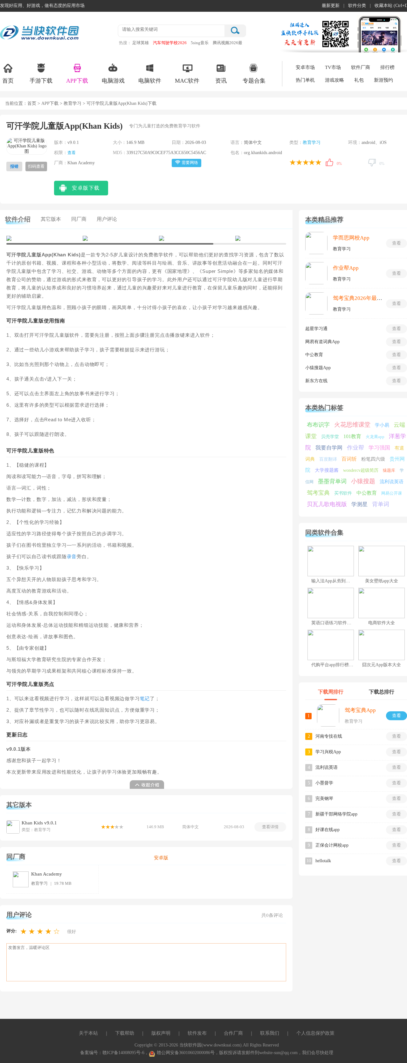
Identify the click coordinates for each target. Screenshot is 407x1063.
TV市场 (333, 67)
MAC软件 (187, 81)
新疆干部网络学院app (336, 814)
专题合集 (254, 81)
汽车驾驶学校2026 (170, 42)
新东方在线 (316, 380)
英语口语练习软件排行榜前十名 (342, 622)
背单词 (380, 504)
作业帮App (346, 268)
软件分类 (357, 5)
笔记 (145, 698)
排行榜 (387, 67)
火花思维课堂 (352, 424)
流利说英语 (392, 481)
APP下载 (77, 81)
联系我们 (269, 1033)
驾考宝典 (318, 493)
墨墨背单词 (332, 481)
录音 (72, 556)
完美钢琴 (324, 798)
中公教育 (314, 354)
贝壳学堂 (330, 436)
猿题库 (389, 470)
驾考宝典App (360, 710)
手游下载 (41, 81)
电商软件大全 (381, 622)
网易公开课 (391, 493)
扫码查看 (36, 166)
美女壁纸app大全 (381, 581)
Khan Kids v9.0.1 (39, 822)
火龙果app (375, 436)
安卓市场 (305, 67)
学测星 (359, 504)
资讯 (221, 81)
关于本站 (88, 1033)
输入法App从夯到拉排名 (335, 581)
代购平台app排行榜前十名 (336, 664)
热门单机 (305, 80)
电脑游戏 (113, 81)
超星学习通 (316, 328)
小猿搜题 (363, 481)
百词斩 (349, 459)
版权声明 (160, 1033)
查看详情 (270, 826)
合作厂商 (233, 1033)
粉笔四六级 (373, 459)
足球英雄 (140, 42)
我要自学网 (328, 448)
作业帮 (355, 447)
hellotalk (323, 860)
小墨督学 (324, 783)
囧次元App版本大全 (381, 664)
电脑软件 (149, 81)
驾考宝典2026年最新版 (360, 298)
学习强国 (379, 448)
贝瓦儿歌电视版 (327, 504)
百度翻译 (328, 459)
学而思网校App (351, 238)
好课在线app (327, 829)
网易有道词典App (322, 341)
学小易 (382, 425)
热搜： (125, 42)
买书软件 (343, 493)
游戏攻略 (334, 80)
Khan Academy (46, 874)
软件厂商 (360, 67)
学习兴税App (328, 751)
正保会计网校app (331, 845)
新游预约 (383, 80)
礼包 (359, 80)
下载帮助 (124, 1033)
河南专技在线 (328, 736)
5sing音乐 (200, 42)
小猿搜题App (318, 367)
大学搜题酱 (327, 470)
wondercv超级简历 (360, 470)
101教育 (352, 436)
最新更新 (331, 5)
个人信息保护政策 (315, 1033)
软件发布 (197, 1033)
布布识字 (318, 425)
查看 (71, 152)
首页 (8, 81)
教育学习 (72, 103)
